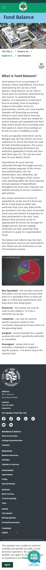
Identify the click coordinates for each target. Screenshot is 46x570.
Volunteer (6, 445)
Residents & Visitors (11, 431)
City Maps (6, 460)
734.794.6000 (7, 405)
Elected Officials (8, 484)
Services (6, 489)
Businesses (7, 451)
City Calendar (7, 513)
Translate (6, 528)
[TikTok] (11, 418)
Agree (7, 564)
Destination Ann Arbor (11, 522)
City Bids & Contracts (10, 464)
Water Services (8, 494)
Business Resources (10, 455)
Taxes (4, 503)
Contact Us (6, 408)
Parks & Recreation (10, 436)
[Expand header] (3, 8)
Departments (7, 475)
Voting (4, 479)
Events (5, 509)
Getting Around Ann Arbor (12, 441)
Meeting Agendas (9, 518)
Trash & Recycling (9, 498)
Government (7, 470)
